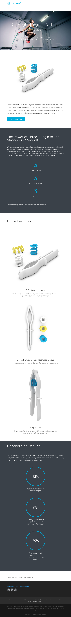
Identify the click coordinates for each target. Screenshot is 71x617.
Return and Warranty (34, 601)
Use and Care (27, 599)
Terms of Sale (57, 599)
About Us (11, 599)
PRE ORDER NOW (16, 119)
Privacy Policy (37, 599)
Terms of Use (47, 599)
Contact (18, 599)
